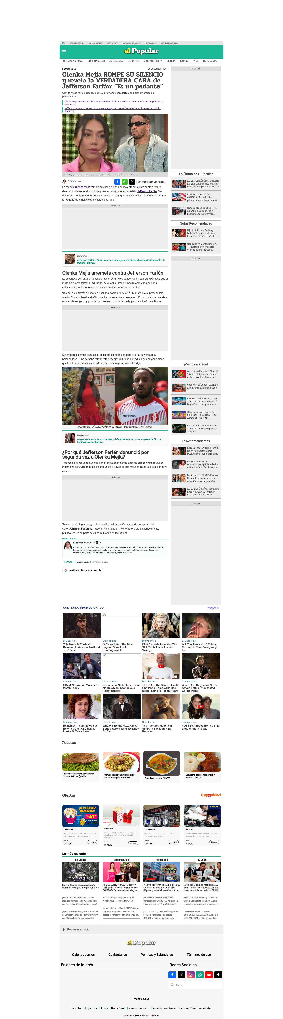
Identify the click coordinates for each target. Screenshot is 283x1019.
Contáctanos (117, 955)
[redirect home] (141, 943)
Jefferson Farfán (147, 191)
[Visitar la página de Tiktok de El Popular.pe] (218, 974)
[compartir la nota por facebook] (117, 182)
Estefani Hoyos (75, 181)
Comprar (92, 842)
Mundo (184, 61)
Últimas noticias (73, 61)
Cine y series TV (153, 61)
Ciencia (171, 61)
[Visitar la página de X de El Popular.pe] (181, 974)
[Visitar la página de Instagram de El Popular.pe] (191, 974)
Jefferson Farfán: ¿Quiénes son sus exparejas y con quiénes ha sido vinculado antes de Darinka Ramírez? (121, 261)
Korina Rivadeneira (169, 43)
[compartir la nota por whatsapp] (125, 182)
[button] (64, 51)
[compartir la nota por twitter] (132, 182)
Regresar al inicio (78, 929)
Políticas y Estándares (157, 955)
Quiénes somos (83, 955)
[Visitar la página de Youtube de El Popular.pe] (209, 974)
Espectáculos (96, 61)
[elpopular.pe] (141, 55)
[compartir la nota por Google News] (151, 182)
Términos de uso (199, 955)
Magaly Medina (77, 43)
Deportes (133, 61)
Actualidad (116, 61)
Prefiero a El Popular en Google (85, 570)
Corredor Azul (95, 43)
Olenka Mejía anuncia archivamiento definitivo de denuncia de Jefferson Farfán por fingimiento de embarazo (119, 440)
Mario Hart (112, 43)
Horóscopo (151, 43)
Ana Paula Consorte (132, 43)
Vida (195, 61)
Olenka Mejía (82, 187)
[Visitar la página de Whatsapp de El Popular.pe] (200, 974)
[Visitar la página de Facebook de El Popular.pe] (172, 974)
